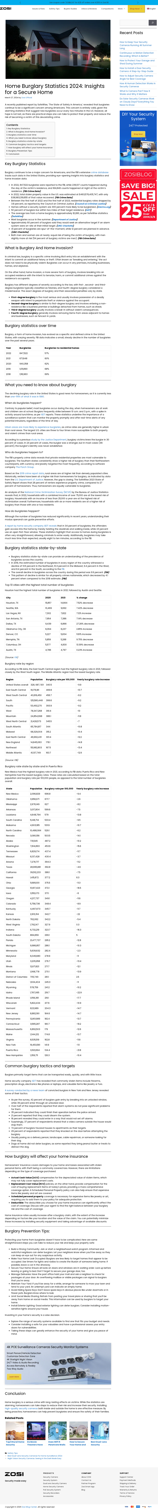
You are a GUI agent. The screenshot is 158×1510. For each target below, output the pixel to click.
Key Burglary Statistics (19, 128)
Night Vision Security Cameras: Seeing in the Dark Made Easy (34, 1458)
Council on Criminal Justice (90, 203)
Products (48, 1473)
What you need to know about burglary (28, 138)
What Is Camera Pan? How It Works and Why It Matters (135, 93)
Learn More (14, 1377)
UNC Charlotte (65, 225)
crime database (100, 172)
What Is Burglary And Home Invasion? (26, 131)
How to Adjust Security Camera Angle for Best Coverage (136, 77)
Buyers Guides (70, 8)
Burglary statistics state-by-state (25, 141)
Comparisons (107, 8)
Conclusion (13, 154)
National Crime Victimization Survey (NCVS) (48, 492)
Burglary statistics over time (22, 135)
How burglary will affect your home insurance (30, 147)
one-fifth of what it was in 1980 (27, 396)
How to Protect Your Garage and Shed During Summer (137, 62)
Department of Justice (64, 219)
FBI (63, 569)
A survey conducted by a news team (25, 1090)
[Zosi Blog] (5, 8)
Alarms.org (104, 207)
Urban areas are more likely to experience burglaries (33, 427)
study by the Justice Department (49, 439)
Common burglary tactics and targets (27, 144)
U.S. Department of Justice (29, 479)
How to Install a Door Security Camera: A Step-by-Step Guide (136, 70)
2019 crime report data (32, 473)
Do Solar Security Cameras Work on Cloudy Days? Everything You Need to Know (137, 101)
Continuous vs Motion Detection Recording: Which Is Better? (137, 54)
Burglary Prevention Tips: (20, 151)
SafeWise (17, 216)
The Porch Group (25, 467)
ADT (88, 210)
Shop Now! (135, 8)
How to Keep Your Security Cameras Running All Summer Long (136, 45)
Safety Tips (54, 8)
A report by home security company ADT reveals (31, 525)
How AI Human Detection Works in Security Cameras (138, 85)
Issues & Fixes (38, 8)
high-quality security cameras (21, 1408)
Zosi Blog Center (29, 1507)
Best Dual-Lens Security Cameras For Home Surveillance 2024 (35, 1456)
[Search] (153, 23)
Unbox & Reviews (89, 8)
